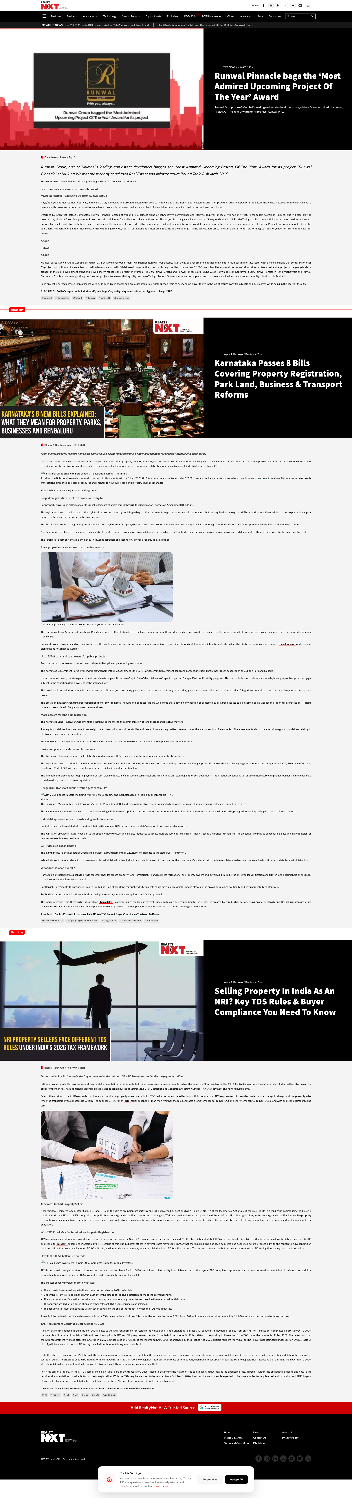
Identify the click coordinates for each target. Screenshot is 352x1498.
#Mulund (77, 297)
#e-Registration (109, 920)
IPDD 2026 (190, 16)
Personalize (210, 1479)
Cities (230, 16)
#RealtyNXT (104, 297)
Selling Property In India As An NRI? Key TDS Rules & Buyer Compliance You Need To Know (107, 914)
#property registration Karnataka (82, 920)
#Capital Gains (109, 1394)
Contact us (275, 16)
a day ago (237, 354)
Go (312, 16)
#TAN (75, 1394)
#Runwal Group (121, 297)
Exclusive (172, 16)
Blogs (47, 444)
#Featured (47, 297)
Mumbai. (131, 181)
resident (62, 1243)
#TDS (66, 1394)
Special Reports (131, 16)
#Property (55, 1394)
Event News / (230, 66)
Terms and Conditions (236, 1443)
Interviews (246, 16)
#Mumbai (90, 297)
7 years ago (244, 66)
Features (56, 16)
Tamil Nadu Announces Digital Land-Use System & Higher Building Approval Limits (130, 25)
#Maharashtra (62, 297)
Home (227, 1432)
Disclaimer (259, 1443)
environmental (113, 702)
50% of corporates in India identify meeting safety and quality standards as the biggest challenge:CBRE (114, 291)
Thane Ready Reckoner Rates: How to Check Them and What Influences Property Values (104, 1388)
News (256, 1432)
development (287, 644)
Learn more (161, 1486)
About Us (287, 1432)
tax (92, 1084)
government (262, 478)
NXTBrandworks (211, 16)
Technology (109, 16)
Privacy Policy (290, 1437)
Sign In (255, 5)
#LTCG (85, 1394)
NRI (127, 1100)
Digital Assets (153, 16)
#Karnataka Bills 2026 (52, 920)
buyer (62, 1290)
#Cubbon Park (151, 920)
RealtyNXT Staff (254, 354)
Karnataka (106, 901)
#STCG (95, 1394)
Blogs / (226, 354)
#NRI (44, 1394)
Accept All (236, 1479)
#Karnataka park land (130, 920)
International (89, 16)
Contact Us (259, 1437)
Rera (260, 16)
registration (113, 524)
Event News (51, 157)
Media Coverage (233, 1437)
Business (72, 16)
